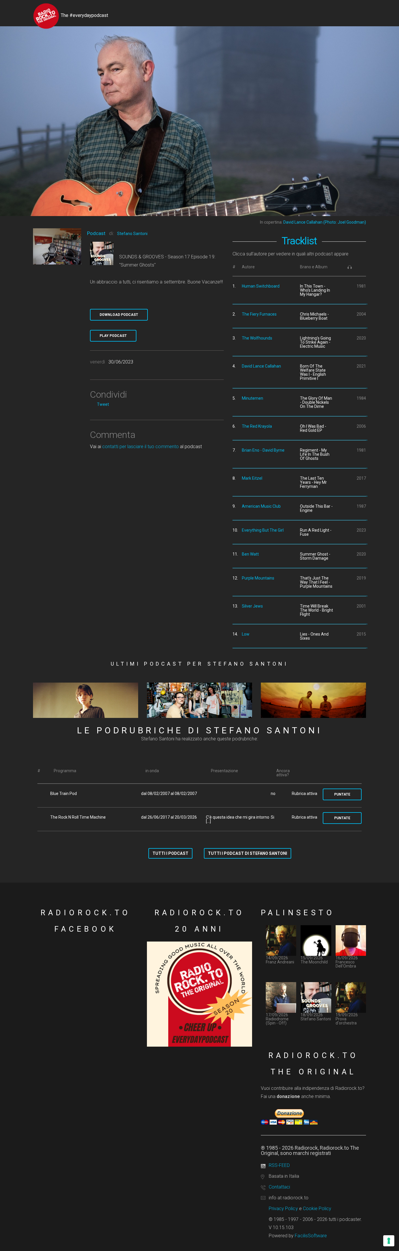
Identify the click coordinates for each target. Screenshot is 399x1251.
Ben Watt (250, 554)
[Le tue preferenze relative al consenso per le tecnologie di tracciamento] (388, 1240)
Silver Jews (252, 606)
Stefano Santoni (132, 233)
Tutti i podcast (170, 853)
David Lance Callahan (261, 366)
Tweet (103, 404)
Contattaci (279, 1187)
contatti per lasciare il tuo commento (140, 446)
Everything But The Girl (263, 530)
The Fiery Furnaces (259, 314)
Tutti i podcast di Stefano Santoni (247, 853)
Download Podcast (119, 315)
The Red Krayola (257, 426)
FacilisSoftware (311, 1235)
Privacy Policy (283, 1208)
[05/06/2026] (313, 700)
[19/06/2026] (199, 700)
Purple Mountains (258, 578)
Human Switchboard (261, 286)
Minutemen (252, 398)
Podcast (96, 233)
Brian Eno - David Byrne (263, 450)
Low (245, 634)
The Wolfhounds (257, 338)
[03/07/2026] (85, 700)
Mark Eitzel (252, 478)
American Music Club (261, 506)
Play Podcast (113, 336)
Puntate (342, 794)
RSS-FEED (279, 1165)
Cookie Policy (317, 1208)
